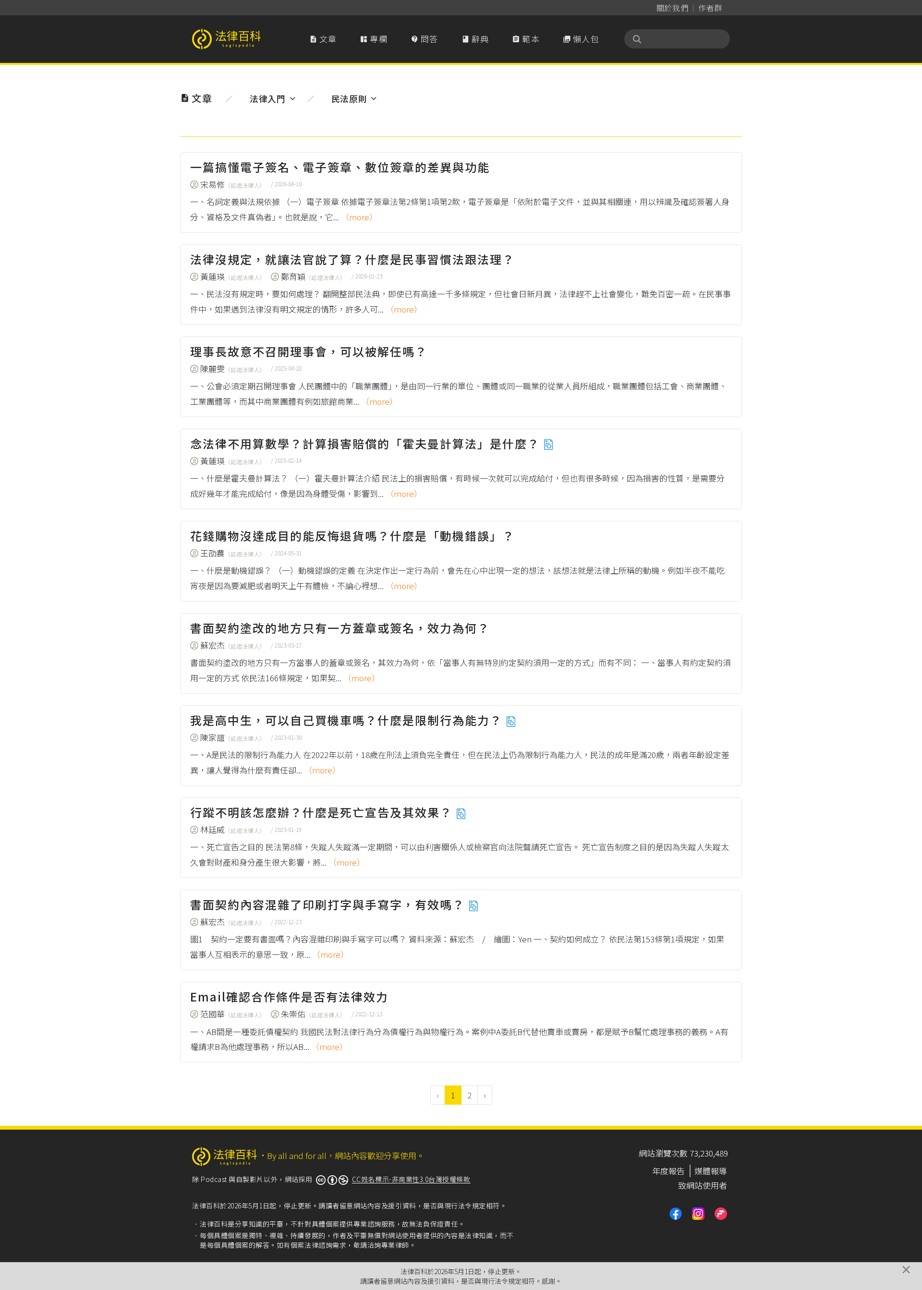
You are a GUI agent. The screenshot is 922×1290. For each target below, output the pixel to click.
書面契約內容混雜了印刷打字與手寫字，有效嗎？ (329, 904)
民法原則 (349, 98)
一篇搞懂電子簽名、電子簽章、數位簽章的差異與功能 (340, 166)
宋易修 (232, 184)
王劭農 (232, 553)
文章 (323, 39)
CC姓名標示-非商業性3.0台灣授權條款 (411, 1179)
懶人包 (581, 39)
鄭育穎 (313, 276)
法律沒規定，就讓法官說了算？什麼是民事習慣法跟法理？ (352, 259)
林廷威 (232, 829)
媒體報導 (710, 1171)
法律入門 (268, 98)
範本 (526, 39)
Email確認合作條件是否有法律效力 (289, 996)
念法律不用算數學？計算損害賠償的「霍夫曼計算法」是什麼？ (366, 443)
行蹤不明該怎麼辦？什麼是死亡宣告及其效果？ (323, 812)
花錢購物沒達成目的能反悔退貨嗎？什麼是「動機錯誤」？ (352, 535)
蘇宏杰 (232, 645)
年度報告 (668, 1171)
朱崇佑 (313, 1014)
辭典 (475, 39)
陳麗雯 (232, 368)
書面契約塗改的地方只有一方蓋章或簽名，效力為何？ (340, 627)
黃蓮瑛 (232, 276)
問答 (424, 39)
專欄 (374, 39)
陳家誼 (232, 737)
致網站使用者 (702, 1185)
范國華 (232, 1014)
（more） (359, 217)
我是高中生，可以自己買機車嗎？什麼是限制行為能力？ (348, 719)
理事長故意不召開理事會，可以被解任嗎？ (308, 351)
